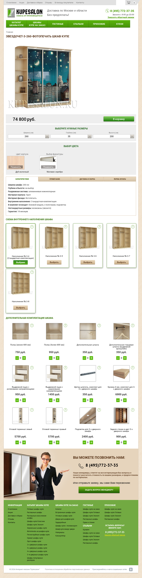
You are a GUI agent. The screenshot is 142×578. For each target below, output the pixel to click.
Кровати (86, 529)
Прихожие (99, 23)
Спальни (78, 23)
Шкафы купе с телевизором (66, 526)
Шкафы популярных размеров (35, 559)
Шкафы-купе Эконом (35, 524)
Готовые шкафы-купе (35, 509)
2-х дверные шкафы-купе (37, 544)
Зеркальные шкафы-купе (37, 528)
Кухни (119, 23)
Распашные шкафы (34, 512)
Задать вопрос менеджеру (99, 489)
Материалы (59, 532)
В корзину (119, 119)
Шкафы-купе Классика (36, 521)
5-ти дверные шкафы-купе (37, 554)
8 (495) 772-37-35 (122, 11)
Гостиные (57, 23)
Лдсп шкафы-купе (34, 541)
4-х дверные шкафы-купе (37, 551)
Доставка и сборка (34, 2)
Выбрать (54, 262)
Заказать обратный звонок (121, 17)
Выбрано (20, 262)
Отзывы (48, 2)
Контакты (80, 2)
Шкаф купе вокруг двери (65, 529)
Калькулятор (60, 536)
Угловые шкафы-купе (63, 516)
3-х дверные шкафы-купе (37, 548)
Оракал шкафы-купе (35, 538)
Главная (9, 32)
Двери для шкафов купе (64, 519)
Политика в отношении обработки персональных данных (67, 569)
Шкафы (37, 24)
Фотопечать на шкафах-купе (38, 531)
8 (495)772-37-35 (102, 465)
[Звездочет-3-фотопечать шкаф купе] (43, 76)
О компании (11, 2)
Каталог (16, 24)
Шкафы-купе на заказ (91, 509)
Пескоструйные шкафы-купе (38, 534)
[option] (43, 77)
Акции (21, 2)
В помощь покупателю (64, 2)
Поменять (16, 166)
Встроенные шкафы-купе (65, 512)
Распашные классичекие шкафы (36, 517)
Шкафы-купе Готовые (91, 512)
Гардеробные (60, 522)
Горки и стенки (88, 522)
